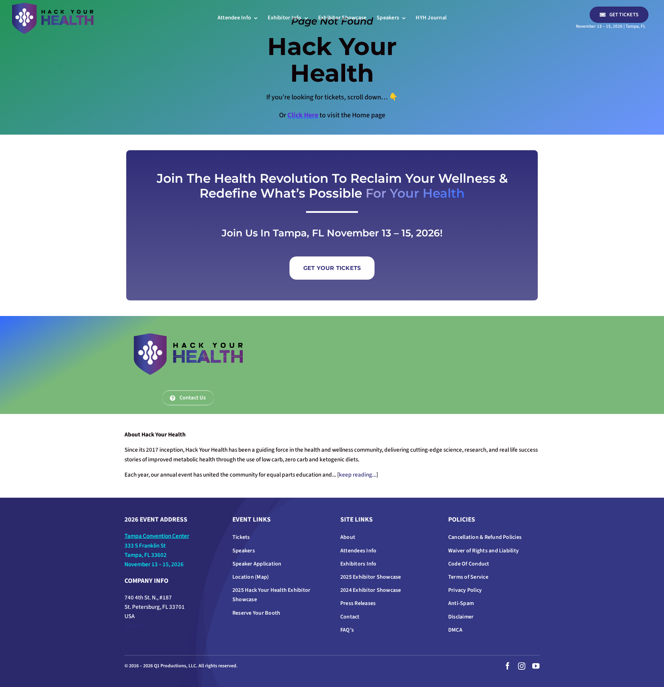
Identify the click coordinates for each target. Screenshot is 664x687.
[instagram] (521, 666)
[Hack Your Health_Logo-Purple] (52, 5)
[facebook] (507, 666)
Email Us (135, 626)
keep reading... (357, 475)
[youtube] (536, 666)
